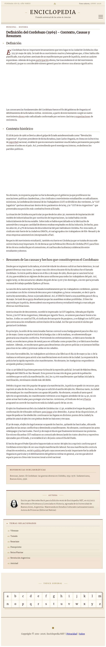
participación (42, 60)
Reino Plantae (16, 552)
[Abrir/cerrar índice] (101, 17)
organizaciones (83, 116)
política (37, 450)
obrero (21, 116)
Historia (23, 27)
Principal (11, 27)
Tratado (13, 536)
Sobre (82, 633)
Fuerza (87, 399)
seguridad (13, 142)
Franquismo (15, 547)
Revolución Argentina (20, 558)
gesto (30, 299)
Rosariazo (14, 541)
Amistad (14, 563)
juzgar (49, 412)
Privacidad (71, 633)
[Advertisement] (53, 87)
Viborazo (14, 530)
